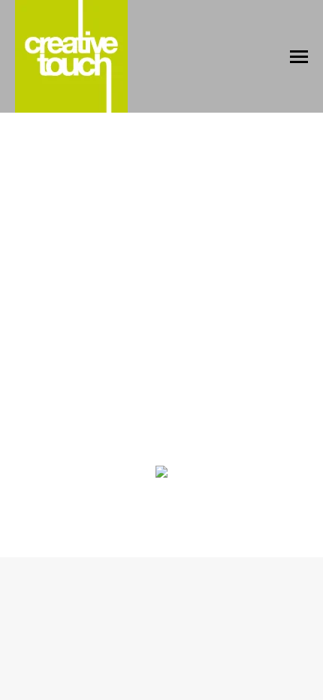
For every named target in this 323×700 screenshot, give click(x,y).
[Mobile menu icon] (299, 56)
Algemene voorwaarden (161, 518)
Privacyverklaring (242, 501)
